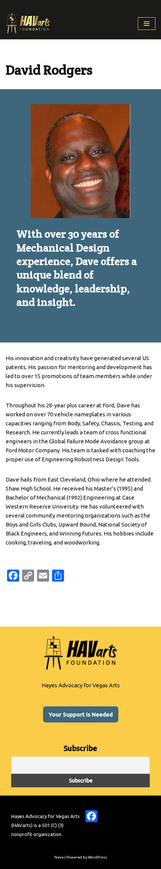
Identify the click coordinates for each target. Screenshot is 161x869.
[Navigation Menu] (146, 23)
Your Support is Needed (81, 714)
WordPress (97, 857)
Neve (59, 857)
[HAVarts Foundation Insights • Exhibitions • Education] (28, 23)
